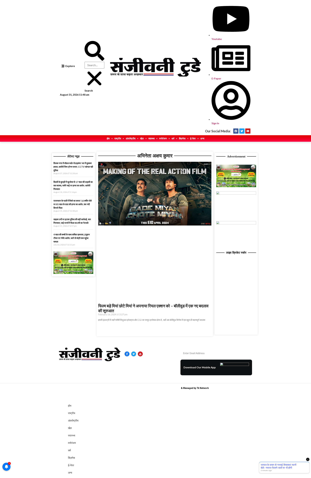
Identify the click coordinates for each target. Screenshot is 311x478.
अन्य (202, 138)
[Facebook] (235, 131)
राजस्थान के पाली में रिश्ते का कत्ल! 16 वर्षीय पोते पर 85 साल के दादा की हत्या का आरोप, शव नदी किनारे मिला (72, 204)
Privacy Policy (133, 370)
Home (128, 365)
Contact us (151, 365)
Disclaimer (165, 365)
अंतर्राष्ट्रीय (130, 138)
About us (138, 365)
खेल (142, 138)
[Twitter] (241, 131)
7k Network (203, 388)
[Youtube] (247, 131)
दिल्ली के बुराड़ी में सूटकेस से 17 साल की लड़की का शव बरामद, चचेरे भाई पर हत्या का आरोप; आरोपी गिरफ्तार (73, 185)
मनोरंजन (163, 138)
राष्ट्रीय (117, 138)
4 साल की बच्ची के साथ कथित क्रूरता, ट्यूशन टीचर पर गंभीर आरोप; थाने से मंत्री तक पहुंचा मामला (71, 238)
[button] (94, 51)
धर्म (173, 138)
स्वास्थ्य (151, 138)
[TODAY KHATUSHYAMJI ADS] (236, 193)
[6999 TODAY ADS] (73, 273)
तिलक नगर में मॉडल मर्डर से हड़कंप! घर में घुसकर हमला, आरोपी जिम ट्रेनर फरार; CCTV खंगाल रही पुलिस (73, 167)
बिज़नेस (182, 138)
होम (108, 138)
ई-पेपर (193, 138)
